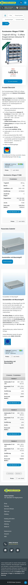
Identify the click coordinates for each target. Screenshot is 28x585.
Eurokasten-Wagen (20, 19)
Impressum (7, 521)
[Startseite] (4, 15)
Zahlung (6, 524)
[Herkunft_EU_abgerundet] (7, 342)
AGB (5, 536)
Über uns (6, 511)
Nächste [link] (18, 473)
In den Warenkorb (12, 211)
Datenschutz (7, 531)
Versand (6, 534)
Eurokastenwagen (9, 19)
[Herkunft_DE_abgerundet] (7, 150)
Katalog (6, 514)
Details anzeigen (7, 261)
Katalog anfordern (9, 518)
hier (20, 157)
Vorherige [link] (10, 473)
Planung (6, 506)
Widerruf (6, 526)
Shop (11, 15)
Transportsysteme (19, 15)
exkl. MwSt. (16, 170)
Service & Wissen (9, 508)
